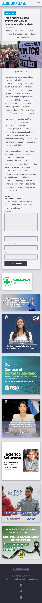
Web (5, 253)
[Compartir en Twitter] (18, 71)
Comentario (8, 211)
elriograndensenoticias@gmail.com (24, 579)
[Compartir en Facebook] (15, 71)
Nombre (7, 235)
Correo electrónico (10, 244)
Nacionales (10, 13)
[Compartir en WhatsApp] (23, 71)
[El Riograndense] (14, 3)
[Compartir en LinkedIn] (20, 71)
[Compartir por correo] (26, 71)
